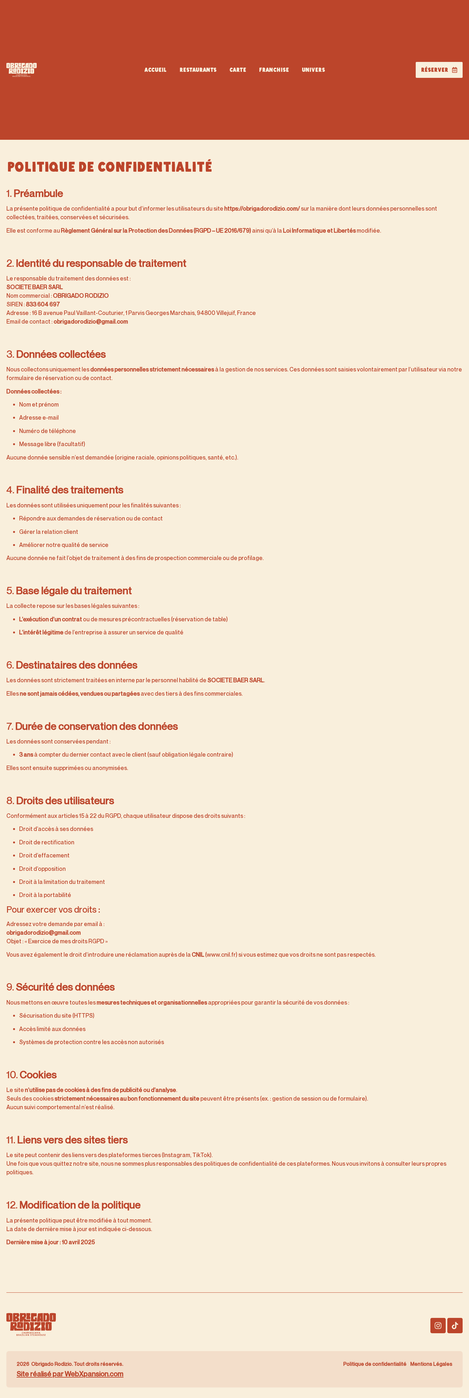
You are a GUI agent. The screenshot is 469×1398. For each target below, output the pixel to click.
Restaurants (197, 70)
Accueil (155, 70)
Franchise (274, 70)
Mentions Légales (431, 1364)
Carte (237, 70)
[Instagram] (438, 1325)
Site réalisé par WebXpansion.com (70, 1374)
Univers (313, 70)
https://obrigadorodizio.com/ (262, 208)
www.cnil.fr (221, 954)
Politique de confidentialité (374, 1364)
